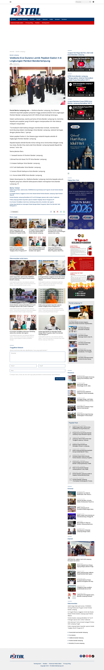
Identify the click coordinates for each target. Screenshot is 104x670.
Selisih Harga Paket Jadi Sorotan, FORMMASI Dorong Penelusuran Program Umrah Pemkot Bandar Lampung (36, 190)
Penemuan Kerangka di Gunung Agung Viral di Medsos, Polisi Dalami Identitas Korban (85, 377)
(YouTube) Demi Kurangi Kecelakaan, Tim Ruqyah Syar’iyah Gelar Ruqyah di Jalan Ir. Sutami (85, 350)
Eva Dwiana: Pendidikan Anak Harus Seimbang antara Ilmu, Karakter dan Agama (32, 202)
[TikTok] (93, 656)
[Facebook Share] (51, 212)
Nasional (45, 19)
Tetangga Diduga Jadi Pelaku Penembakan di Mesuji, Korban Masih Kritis (85, 400)
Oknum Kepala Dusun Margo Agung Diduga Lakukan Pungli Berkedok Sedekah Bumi (85, 565)
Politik (51, 19)
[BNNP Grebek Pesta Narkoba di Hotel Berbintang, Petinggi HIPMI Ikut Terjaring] (72, 516)
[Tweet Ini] (54, 212)
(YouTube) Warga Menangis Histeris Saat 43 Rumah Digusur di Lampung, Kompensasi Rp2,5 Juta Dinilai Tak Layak (85, 336)
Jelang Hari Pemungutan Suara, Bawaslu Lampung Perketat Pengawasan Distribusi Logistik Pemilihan (85, 595)
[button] (90, 1)
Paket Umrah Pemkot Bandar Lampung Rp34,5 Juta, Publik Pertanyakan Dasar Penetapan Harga (81, 468)
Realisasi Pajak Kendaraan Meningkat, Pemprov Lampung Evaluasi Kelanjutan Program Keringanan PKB (81, 445)
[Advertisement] (52, 36)
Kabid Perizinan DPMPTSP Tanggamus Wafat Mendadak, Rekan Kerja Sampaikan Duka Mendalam (85, 392)
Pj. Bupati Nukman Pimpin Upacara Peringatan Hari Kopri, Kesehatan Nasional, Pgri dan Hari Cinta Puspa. (85, 580)
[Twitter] (84, 656)
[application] (81, 64)
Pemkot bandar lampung (76, 640)
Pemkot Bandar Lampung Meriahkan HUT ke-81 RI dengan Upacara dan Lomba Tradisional (34, 197)
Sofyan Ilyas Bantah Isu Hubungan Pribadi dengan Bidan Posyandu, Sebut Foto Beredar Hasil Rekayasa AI (35, 205)
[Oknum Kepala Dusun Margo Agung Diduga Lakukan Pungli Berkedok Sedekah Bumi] (72, 566)
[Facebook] (81, 656)
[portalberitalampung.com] (37, 10)
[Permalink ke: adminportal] (11, 64)
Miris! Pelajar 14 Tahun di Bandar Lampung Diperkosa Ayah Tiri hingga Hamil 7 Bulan (85, 523)
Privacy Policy (29, 23)
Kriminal (57, 19)
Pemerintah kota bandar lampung (78, 632)
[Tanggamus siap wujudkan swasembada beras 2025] (72, 588)
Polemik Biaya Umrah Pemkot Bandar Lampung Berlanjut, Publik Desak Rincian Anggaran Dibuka (82, 462)
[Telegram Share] (61, 212)
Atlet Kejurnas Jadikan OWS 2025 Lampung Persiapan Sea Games (79, 560)
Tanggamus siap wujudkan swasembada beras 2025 (84, 588)
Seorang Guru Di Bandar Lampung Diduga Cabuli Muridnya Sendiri (83, 530)
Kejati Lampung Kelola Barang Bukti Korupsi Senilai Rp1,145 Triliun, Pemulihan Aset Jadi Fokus (82, 451)
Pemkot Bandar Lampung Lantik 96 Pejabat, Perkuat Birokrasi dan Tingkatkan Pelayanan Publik (82, 474)
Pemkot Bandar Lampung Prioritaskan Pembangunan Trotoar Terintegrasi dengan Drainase (82, 480)
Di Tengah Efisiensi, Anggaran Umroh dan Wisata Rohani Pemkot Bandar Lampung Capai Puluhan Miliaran (36, 194)
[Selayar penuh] (92, 70)
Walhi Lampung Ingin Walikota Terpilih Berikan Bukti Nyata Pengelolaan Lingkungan (85, 573)
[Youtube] (90, 656)
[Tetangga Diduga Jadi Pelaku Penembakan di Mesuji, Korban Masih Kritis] (72, 400)
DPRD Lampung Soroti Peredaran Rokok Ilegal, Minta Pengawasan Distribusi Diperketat (85, 508)
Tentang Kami (45, 23)
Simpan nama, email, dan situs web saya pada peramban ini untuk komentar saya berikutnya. (35, 374)
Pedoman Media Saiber (17, 23)
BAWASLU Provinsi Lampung (76, 643)
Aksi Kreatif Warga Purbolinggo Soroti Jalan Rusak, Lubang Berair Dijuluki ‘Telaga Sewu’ (85, 385)
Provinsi (32, 19)
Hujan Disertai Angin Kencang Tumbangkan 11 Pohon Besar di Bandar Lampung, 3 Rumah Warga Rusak (85, 414)
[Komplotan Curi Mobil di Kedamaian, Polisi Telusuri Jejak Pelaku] (72, 494)
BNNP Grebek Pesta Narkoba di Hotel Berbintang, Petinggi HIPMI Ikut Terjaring (85, 516)
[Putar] (70, 70)
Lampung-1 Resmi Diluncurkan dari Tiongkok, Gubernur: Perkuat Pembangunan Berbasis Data (82, 439)
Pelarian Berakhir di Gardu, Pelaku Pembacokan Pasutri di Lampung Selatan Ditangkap (85, 501)
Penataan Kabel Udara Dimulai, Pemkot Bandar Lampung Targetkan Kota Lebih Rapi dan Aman (83, 456)
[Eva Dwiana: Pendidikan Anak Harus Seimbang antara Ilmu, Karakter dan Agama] (37, 241)
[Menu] (11, 1)
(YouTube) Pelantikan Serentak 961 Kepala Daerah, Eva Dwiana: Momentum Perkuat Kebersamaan (84, 328)
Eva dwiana (72, 635)
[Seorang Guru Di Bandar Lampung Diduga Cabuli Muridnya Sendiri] (72, 531)
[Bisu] (89, 70)
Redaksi (37, 23)
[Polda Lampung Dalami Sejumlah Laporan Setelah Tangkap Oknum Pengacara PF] (18, 241)
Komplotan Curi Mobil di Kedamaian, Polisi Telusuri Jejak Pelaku (84, 493)
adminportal (16, 64)
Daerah (38, 19)
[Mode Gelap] (93, 1)
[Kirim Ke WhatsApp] (64, 212)
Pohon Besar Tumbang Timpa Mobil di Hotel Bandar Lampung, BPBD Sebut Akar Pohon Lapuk (85, 407)
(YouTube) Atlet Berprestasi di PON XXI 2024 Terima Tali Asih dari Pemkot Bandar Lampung (85, 358)
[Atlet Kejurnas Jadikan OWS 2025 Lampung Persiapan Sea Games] (81, 548)
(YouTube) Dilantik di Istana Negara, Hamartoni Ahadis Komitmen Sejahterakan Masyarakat (80, 322)
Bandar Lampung (23, 19)
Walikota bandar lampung (76, 638)
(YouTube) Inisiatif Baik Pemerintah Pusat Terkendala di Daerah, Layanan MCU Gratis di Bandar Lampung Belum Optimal (84, 343)
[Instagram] (87, 656)
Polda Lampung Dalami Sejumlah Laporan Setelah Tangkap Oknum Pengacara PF (32, 199)
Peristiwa (64, 19)
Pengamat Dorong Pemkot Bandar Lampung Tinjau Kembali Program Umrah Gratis (82, 433)
